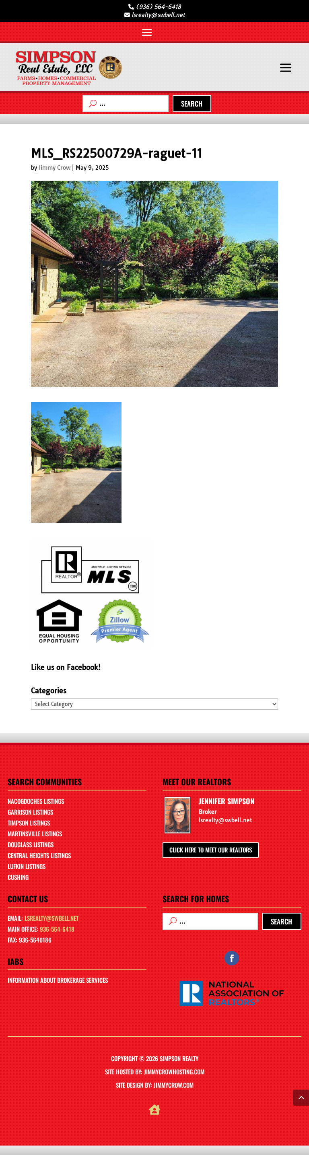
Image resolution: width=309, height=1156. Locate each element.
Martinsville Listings (35, 833)
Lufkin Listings (26, 866)
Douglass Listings (31, 844)
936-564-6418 (57, 928)
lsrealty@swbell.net (51, 918)
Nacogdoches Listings (36, 801)
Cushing (18, 877)
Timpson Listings (29, 822)
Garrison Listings (30, 811)
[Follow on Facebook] (232, 958)
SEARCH (191, 104)
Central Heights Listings (39, 855)
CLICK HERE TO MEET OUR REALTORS (210, 849)
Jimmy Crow (54, 167)
